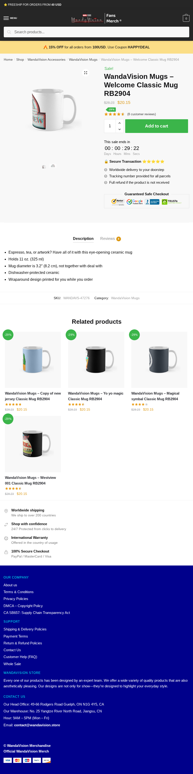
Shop (20, 59)
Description (83, 239)
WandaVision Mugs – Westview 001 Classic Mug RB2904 (30, 480)
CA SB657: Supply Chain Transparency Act (37, 613)
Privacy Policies (16, 599)
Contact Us (12, 650)
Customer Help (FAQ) (20, 657)
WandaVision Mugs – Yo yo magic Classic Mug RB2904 (95, 396)
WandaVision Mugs (83, 59)
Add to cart (156, 125)
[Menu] (6, 18)
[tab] (83, 234)
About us (10, 585)
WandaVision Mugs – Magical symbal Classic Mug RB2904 (155, 396)
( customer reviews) (141, 114)
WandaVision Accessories (46, 59)
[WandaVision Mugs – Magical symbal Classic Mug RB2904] (159, 360)
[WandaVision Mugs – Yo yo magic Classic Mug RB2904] (96, 360)
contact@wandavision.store (37, 725)
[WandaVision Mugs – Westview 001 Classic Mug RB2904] (33, 444)
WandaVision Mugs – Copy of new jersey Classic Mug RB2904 (33, 396)
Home (8, 59)
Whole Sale (12, 664)
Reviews (107, 239)
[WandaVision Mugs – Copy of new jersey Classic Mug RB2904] (33, 360)
